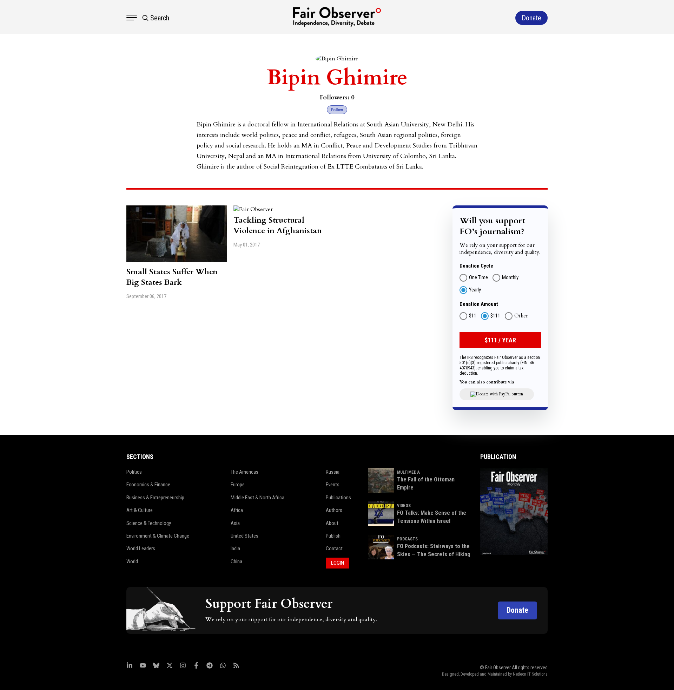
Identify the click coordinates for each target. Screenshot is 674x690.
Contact (334, 548)
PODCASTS (407, 539)
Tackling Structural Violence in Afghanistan (277, 225)
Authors (334, 510)
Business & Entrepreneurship (155, 497)
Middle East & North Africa (257, 497)
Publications (338, 497)
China (236, 561)
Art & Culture (139, 510)
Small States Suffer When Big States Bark (172, 277)
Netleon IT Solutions (530, 674)
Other (521, 316)
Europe (238, 484)
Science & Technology (148, 523)
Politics (134, 472)
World (132, 561)
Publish (333, 536)
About (332, 523)
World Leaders (140, 548)
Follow (337, 109)
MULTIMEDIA (408, 472)
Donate (517, 610)
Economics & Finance (148, 484)
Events (332, 484)
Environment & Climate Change (157, 536)
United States (244, 536)
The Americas (244, 472)
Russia (332, 472)
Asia (235, 523)
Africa (237, 510)
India (235, 548)
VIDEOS (404, 505)
